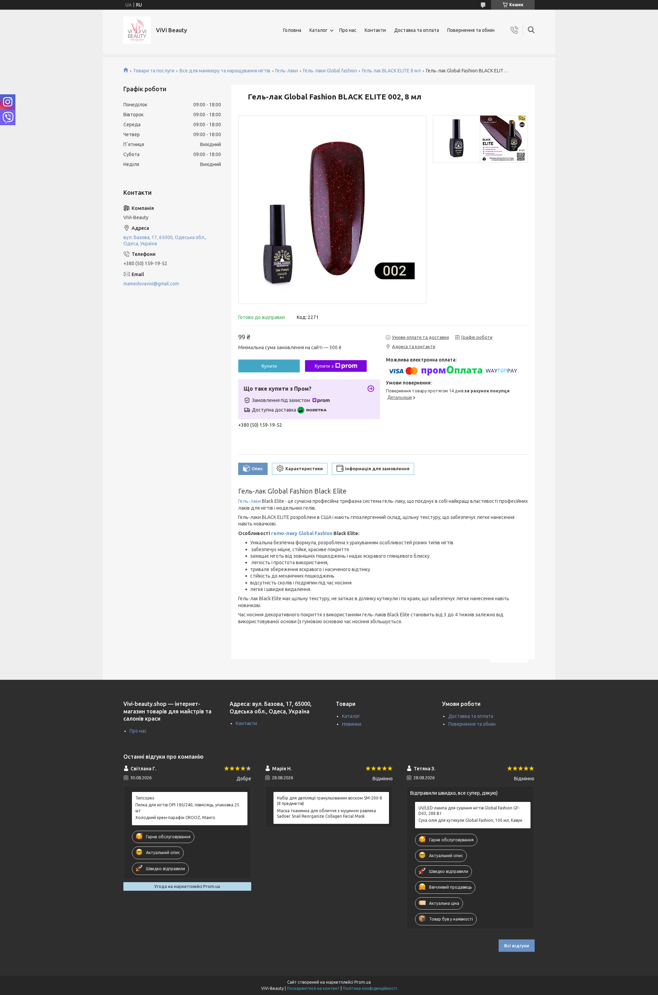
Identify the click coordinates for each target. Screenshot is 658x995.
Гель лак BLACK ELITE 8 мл (391, 70)
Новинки (351, 724)
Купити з (324, 366)
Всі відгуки (516, 945)
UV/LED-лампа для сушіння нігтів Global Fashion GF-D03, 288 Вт (469, 811)
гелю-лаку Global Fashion (301, 533)
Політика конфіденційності (370, 988)
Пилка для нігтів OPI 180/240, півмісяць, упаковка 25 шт (187, 808)
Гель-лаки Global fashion (330, 70)
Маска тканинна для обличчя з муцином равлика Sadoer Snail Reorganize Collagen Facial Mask (326, 813)
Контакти (375, 30)
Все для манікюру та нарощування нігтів (225, 70)
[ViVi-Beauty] (137, 30)
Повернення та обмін (471, 30)
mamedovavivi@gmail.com (151, 283)
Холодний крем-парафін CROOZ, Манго (175, 817)
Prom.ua (362, 982)
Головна (292, 30)
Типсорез (144, 798)
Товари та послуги (153, 70)
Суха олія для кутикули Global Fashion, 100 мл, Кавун (470, 820)
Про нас (347, 30)
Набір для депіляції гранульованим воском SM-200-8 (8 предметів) (329, 801)
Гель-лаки (286, 70)
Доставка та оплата (416, 30)
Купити (269, 366)
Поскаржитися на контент (313, 988)
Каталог (318, 30)
